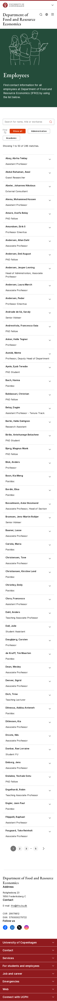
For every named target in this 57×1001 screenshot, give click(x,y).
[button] (52, 19)
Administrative (39, 131)
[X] (19, 927)
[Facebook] (5, 927)
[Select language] (47, 14)
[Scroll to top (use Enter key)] (52, 948)
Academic (11, 138)
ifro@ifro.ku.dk (19, 905)
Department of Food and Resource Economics (19, 19)
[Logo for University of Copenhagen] (24, 5)
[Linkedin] (12, 927)
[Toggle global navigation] (52, 6)
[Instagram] (26, 927)
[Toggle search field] (40, 14)
